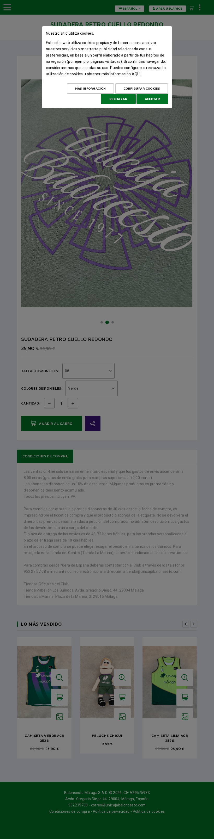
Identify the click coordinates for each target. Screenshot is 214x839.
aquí (136, 74)
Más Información (90, 88)
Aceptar (152, 99)
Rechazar (118, 99)
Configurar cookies (141, 88)
